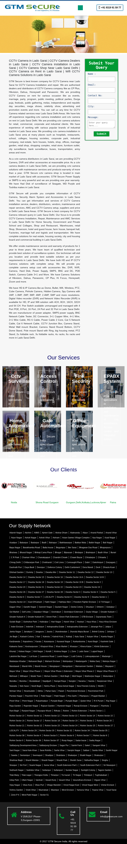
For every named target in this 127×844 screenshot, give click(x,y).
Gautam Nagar (61, 607)
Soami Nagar (35, 765)
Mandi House (41, 666)
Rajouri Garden (48, 706)
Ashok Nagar (30, 538)
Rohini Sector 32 (64, 730)
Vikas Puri (39, 785)
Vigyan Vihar (100, 780)
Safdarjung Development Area (23, 745)
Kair (38, 636)
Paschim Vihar (31, 696)
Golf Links (26, 612)
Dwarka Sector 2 (93, 582)
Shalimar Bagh (16, 760)
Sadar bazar (80, 740)
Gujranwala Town (104, 617)
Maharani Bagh (35, 661)
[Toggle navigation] (80, 7)
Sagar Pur (64, 745)
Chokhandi (47, 562)
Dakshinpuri (97, 562)
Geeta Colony (77, 607)
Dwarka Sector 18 (36, 582)
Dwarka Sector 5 (108, 592)
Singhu (105, 760)
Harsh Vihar (69, 622)
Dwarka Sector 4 (90, 592)
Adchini (28, 533)
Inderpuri (40, 627)
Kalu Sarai (79, 636)
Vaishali (39, 780)
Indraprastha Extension (77, 627)
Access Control (48, 379)
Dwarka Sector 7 (34, 597)
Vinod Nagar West (90, 785)
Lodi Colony (76, 656)
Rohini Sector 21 (16, 725)
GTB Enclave (87, 617)
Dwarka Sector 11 (67, 572)
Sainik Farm (76, 745)
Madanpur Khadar (17, 661)
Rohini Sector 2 (87, 721)
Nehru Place (49, 686)
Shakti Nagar (85, 755)
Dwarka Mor (50, 572)
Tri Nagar (77, 775)
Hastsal (80, 622)
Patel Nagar (46, 696)
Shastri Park (61, 760)
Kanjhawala (14, 641)
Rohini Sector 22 (34, 725)
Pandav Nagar (15, 696)
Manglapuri (54, 666)
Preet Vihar (14, 701)
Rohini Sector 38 (16, 735)
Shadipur (49, 755)
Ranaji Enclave (80, 706)
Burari (113, 552)
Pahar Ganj (50, 691)
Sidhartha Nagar (91, 760)
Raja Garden (15, 706)
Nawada (13, 686)
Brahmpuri (90, 552)
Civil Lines (59, 562)
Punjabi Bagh (57, 701)
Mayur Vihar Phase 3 (106, 671)
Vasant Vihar (64, 780)
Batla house (48, 547)
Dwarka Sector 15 (36, 577)
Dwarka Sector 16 (55, 577)
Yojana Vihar (98, 790)
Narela (91, 681)
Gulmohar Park (30, 622)
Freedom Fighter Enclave (84, 602)
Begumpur (60, 547)
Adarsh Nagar (15, 533)
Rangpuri (94, 706)
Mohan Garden (51, 676)
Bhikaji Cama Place (43, 552)
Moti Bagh (64, 676)
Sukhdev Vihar (33, 770)
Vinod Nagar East (71, 785)
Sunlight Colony (88, 770)
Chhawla (102, 557)
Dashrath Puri (15, 567)
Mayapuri (109, 666)
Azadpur (13, 542)
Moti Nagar (77, 676)
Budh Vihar (103, 552)
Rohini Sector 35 (99, 730)
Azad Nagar (110, 538)
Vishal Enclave (107, 785)
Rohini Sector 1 (97, 711)
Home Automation (21, 423)
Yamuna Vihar (83, 790)
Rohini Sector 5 (51, 735)
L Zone (73, 651)
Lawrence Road (47, 656)
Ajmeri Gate (47, 533)
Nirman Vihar (15, 691)
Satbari (86, 750)
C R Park (15, 557)
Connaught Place (74, 562)
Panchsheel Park (95, 691)
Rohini (66, 711)
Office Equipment (84, 423)
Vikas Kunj (27, 785)
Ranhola (105, 706)
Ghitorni (100, 607)
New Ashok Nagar (66, 686)
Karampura (49, 641)
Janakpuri (28, 631)
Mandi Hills (27, 666)
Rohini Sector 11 (34, 716)
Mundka (13, 681)
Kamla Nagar (107, 636)
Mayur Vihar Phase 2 (84, 671)
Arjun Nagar (16, 538)
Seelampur (25, 755)
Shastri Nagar (47, 760)
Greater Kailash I (108, 612)
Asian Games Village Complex (76, 538)
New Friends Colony (86, 686)
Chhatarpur (90, 557)
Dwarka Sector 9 (81, 597)
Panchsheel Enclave (76, 691)
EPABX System (112, 379)
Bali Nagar (107, 542)
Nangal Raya (60, 681)
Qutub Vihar (85, 701)
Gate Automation (53, 423)
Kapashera (28, 641)
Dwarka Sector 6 (16, 597)
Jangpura (39, 631)
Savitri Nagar (111, 750)
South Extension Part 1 (67, 765)
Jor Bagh (13, 636)
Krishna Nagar (60, 651)
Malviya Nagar (109, 661)
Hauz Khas (91, 622)
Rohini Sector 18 (52, 721)
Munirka (23, 681)
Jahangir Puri (96, 627)
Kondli (48, 651)
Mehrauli (13, 676)
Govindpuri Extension (73, 612)
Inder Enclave (17, 627)
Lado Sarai (84, 651)
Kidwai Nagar (25, 651)
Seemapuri (37, 755)
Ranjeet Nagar (28, 711)
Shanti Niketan (32, 760)
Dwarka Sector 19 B (74, 582)
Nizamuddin (29, 691)
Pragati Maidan (98, 696)
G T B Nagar (104, 602)
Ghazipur (90, 607)
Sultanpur (46, 770)
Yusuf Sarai (111, 790)
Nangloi (72, 681)
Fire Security (81, 379)
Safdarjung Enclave (48, 745)
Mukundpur (108, 676)
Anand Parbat (96, 533)
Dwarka (39, 572)
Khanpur (74, 646)
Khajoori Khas (47, 646)
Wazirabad (43, 790)
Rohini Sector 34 (82, 730)
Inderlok (29, 627)
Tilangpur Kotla (41, 775)
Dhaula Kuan (109, 567)
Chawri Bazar (76, 557)
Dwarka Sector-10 (17, 602)
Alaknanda (75, 533)
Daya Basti (29, 567)
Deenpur (41, 567)
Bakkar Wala (80, 542)
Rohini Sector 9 (16, 740)
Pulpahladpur (42, 701)
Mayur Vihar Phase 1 (32, 671)
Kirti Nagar (38, 651)
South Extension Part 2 (90, 765)
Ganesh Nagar (45, 607)
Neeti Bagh (36, 686)
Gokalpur (110, 607)
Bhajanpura (105, 547)
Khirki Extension (101, 646)
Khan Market (61, 646)
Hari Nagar (56, 622)
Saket (87, 745)
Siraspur (13, 765)
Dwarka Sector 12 (86, 572)
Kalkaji (69, 636)
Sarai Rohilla (45, 750)
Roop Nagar (67, 740)
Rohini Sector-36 (33, 740)
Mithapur (24, 676)
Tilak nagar (26, 775)
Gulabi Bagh (15, 622)
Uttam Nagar (27, 780)
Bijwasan (68, 552)
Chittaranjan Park (31, 562)
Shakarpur (72, 755)
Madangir (106, 656)
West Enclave (68, 790)
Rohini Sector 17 (34, 721)
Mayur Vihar (14, 671)
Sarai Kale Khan (29, 750)
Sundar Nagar (71, 770)
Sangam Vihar (98, 745)
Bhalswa (13, 552)
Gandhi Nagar (29, 607)
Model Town (36, 676)
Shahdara (60, 755)
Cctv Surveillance (22, 379)
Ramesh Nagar (64, 706)
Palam (61, 691)
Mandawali (14, 666)
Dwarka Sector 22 (55, 587)
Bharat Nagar (26, 552)
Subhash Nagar (16, 770)
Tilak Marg (14, 775)
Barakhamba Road (31, 547)
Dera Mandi (88, 567)
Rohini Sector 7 (84, 735)
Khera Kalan (86, 646)
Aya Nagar (97, 538)
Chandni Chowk (60, 557)
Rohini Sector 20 (104, 721)
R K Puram (99, 701)
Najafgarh (46, 681)
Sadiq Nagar (95, 740)
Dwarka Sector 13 (104, 572)
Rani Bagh (14, 711)
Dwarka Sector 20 (17, 587)
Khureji (12, 651)
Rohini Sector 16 (16, 721)
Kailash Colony (27, 636)
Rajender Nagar (31, 706)
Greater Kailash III (36, 617)
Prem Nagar (27, 701)
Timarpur (55, 775)
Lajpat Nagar (97, 651)
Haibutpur (44, 622)
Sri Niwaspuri (109, 765)
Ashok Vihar (44, 538)
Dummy (29, 572)
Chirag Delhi (15, 562)
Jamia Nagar (15, 631)
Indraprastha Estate (55, 627)
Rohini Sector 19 (70, 721)
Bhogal (58, 552)
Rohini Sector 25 (87, 725)
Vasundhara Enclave (82, 780)
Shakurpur (99, 755)
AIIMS (36, 533)
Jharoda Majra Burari (79, 631)
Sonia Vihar (49, 765)
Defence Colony (54, 567)
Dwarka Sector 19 (55, 582)
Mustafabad (34, 681)
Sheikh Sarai (76, 760)
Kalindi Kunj (57, 636)
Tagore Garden (104, 770)
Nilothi (101, 686)
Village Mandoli (54, 785)
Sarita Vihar (59, 750)
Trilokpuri (88, 775)
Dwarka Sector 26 (17, 592)
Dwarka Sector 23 (73, 587)
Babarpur (24, 542)
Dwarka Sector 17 (17, 582)
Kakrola (46, 636)
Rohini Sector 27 (105, 725)
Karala (38, 641)
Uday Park (14, 780)
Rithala (57, 711)
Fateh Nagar (50, 602)
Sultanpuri (58, 770)
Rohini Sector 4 (34, 735)
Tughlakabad (101, 775)
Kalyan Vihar (92, 636)
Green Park (51, 617)
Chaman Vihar (28, 557)
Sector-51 (44, 795)
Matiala (99, 666)
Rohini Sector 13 (69, 716)
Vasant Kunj (50, 780)
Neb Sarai (24, 686)
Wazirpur (55, 790)
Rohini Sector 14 (87, 716)
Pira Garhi (72, 696)
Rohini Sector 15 (105, 716)
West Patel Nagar (29, 795)
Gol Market (14, 612)
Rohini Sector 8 (100, 735)
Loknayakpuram (92, 656)
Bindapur (79, 552)
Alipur (85, 533)
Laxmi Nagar (63, 656)
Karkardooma (79, 641)
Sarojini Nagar (73, 750)
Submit (101, 133)
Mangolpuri (67, 666)
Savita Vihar (97, 750)
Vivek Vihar (31, 790)
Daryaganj (110, 562)
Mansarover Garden (84, 666)
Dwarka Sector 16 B (95, 577)
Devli (98, 567)
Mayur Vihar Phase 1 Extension (58, 671)
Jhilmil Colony (98, 631)
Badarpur (35, 542)
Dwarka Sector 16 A (74, 577)
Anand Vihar (111, 533)
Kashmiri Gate (107, 641)
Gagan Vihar (15, 607)
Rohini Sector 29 (29, 730)
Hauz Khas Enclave (108, 622)
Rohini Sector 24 (70, 725)
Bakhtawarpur (66, 542)
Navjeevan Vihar (104, 681)
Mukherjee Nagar (92, 676)
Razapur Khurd (44, 711)
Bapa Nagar (14, 547)
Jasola (49, 631)
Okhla (40, 691)
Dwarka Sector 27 (36, 592)
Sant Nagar (14, 750)
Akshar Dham (61, 533)
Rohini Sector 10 (16, 716)
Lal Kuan (33, 656)
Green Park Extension (69, 617)
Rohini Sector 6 (67, 735)
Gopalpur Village (41, 612)
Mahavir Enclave (52, 661)
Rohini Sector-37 (51, 740)
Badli (44, 542)
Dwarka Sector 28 (55, 592)
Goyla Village (92, 612)
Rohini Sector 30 (46, 730)
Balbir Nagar (94, 542)
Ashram (56, 538)
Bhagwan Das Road (88, 547)
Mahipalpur (68, 661)
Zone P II (15, 795)
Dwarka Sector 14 (17, 577)
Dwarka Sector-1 (99, 597)
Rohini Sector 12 (52, 716)
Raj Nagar (110, 701)
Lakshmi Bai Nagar (18, 656)
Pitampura (84, 696)
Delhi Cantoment (72, 567)
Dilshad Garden (16, 572)
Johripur (110, 631)
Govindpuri (56, 612)
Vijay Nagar (14, 785)
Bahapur (53, 542)
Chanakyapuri (44, 557)
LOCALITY (49, 597)
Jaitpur (108, 627)
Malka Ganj (95, 661)
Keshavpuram (31, 646)
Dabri (87, 562)
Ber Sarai (72, 547)
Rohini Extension (79, 711)
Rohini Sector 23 (52, 725)
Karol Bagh (93, 641)
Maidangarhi (81, 661)
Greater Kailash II (17, 617)
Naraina (82, 681)
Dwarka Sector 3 (72, 592)
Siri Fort (23, 765)
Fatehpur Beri (65, 602)
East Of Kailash (35, 602)
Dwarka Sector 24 (92, 587)
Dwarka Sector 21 (36, 587)
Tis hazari (65, 775)
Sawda (14, 755)
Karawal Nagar (63, 641)
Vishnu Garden (16, 790)
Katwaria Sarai (16, 646)
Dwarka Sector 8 (64, 597)
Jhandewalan (61, 631)
